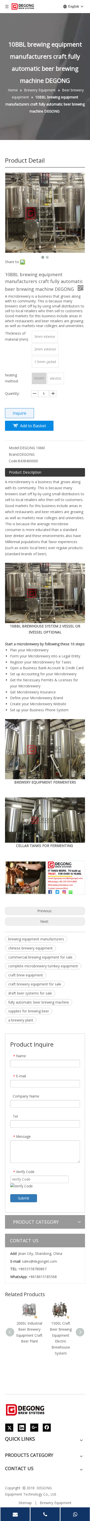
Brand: (14, 454)
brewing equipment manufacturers (36, 939)
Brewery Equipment (56, 1502)
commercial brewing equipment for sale (40, 957)
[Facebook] (47, 1428)
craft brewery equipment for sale (34, 984)
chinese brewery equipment (30, 948)
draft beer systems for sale (30, 993)
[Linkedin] (22, 1428)
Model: (14, 447)
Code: (13, 460)
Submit (23, 1198)
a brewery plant (20, 1020)
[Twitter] (9, 1428)
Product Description (25, 472)
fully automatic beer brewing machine (38, 1002)
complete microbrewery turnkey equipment (43, 966)
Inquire (19, 413)
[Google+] (34, 1428)
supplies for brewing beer (28, 1011)
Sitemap (25, 1502)
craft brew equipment (25, 975)
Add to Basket (33, 426)
